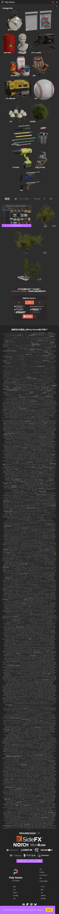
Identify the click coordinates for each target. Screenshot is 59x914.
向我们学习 (34, 311)
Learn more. (39, 910)
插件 (37, 310)
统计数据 (15, 895)
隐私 (42, 889)
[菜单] (57, 2)
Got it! (49, 910)
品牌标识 (43, 895)
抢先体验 (34, 306)
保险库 (22, 309)
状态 (14, 898)
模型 (7, 198)
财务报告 (43, 898)
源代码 (15, 892)
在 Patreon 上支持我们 (19, 291)
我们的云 (20, 311)
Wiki (14, 889)
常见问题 (41, 872)
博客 (40, 878)
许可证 (43, 886)
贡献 (14, 886)
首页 (40, 869)
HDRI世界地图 (43, 881)
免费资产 (20, 307)
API (42, 892)
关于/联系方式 (43, 875)
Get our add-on (16, 225)
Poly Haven (10, 2)
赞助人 (23, 329)
